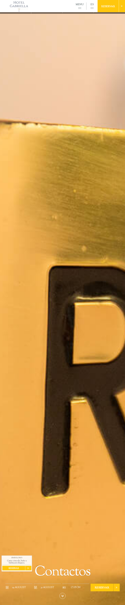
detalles (119, 599)
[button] (79, 6)
